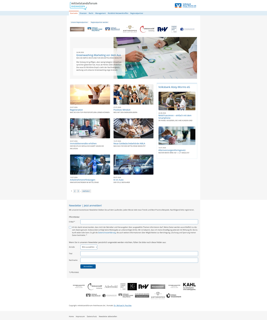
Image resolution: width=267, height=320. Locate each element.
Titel (70, 253)
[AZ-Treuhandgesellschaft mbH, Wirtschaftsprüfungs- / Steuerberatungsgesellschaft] (183, 29)
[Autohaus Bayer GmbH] (142, 296)
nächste (85, 191)
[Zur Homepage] (83, 6)
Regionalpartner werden (99, 22)
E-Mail (72, 222)
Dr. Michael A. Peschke (122, 305)
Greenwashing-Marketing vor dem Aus (98, 55)
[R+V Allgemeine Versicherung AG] (159, 29)
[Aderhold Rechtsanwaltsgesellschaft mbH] (111, 286)
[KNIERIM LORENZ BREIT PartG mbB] (170, 29)
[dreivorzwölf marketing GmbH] (143, 29)
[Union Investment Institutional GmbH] (173, 295)
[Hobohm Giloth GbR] (132, 286)
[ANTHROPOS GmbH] (126, 29)
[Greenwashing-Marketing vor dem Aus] (155, 58)
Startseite (74, 13)
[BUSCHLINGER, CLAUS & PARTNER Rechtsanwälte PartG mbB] (78, 286)
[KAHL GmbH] (189, 286)
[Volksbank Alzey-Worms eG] (108, 29)
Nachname (73, 260)
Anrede (72, 247)
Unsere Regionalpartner (79, 22)
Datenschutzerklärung (107, 232)
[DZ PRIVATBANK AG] (73, 29)
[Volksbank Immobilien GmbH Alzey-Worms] (91, 29)
